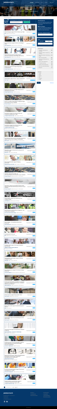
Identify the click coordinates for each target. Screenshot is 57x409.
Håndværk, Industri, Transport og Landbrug (44, 53)
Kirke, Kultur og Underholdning (44, 66)
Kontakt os (32, 392)
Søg (38, 82)
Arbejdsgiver (37, 2)
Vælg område (41, 41)
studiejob (40, 78)
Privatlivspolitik (46, 392)
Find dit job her (41, 20)
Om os (42, 2)
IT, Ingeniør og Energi (42, 63)
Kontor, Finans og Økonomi (43, 61)
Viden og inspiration (36, 5)
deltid (40, 74)
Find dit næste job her (28, 5)
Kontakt (46, 2)
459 (13, 387)
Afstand (49, 41)
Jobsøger (32, 2)
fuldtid (40, 73)
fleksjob (40, 75)
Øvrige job (40, 67)
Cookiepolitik (45, 394)
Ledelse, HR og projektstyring (43, 64)
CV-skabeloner (43, 5)
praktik (40, 79)
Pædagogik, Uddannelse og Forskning (43, 51)
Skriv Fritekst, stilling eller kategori (44, 32)
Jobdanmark (21, 11)
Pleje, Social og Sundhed (42, 57)
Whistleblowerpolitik (46, 396)
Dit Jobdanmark (50, 5)
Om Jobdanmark (33, 394)
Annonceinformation (33, 395)
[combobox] (45, 35)
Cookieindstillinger (46, 395)
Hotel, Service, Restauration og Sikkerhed (44, 59)
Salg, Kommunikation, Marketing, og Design (44, 55)
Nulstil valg (51, 82)
